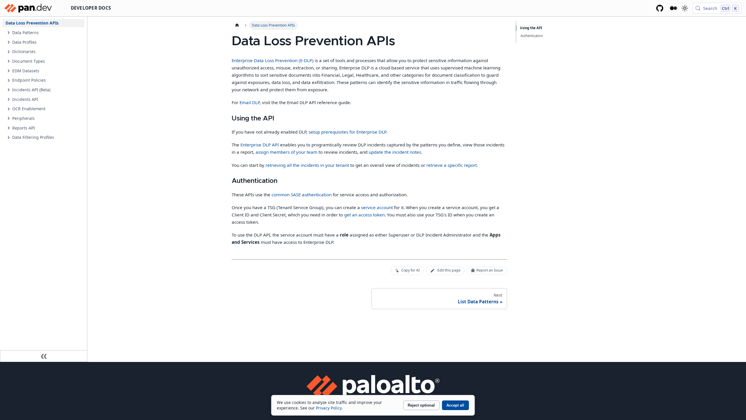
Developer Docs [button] (91, 8)
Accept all (455, 405)
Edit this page (448, 270)
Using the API (531, 28)
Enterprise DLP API (259, 145)
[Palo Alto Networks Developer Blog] (673, 8)
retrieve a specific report (451, 165)
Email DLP (250, 102)
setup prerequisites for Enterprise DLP (347, 132)
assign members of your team (286, 152)
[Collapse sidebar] (43, 356)
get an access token (364, 215)
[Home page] (237, 25)
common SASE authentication (302, 194)
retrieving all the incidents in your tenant (307, 165)
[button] (47, 32)
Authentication (531, 36)
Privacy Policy (329, 408)
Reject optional (421, 405)
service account (377, 207)
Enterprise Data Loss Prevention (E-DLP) (273, 60)
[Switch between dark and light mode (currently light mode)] (684, 8)
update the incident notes (395, 152)
